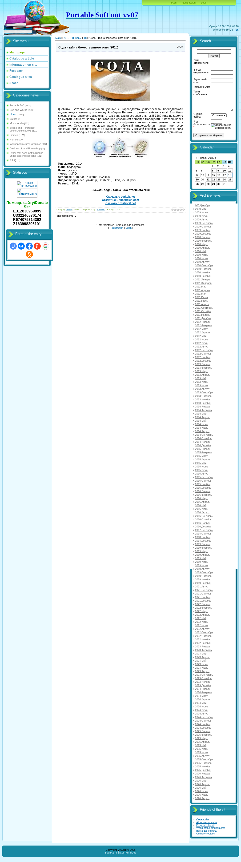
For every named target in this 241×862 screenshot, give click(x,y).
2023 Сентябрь (204, 674)
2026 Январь (202, 773)
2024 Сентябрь (204, 717)
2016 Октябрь (203, 519)
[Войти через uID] (13, 246)
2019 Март (201, 551)
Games (14, 135)
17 (224, 175)
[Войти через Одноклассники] (29, 254)
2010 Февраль (203, 240)
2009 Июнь (201, 212)
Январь (76, 37)
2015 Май (200, 463)
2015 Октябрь (203, 480)
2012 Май (200, 336)
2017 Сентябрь (204, 530)
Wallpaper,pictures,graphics (25, 144)
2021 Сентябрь (204, 590)
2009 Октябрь (203, 226)
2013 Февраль (203, 367)
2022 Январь (202, 604)
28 (208, 184)
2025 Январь (202, 731)
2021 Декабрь (203, 600)
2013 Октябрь (203, 396)
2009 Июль (201, 216)
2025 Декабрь (203, 770)
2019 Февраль (203, 547)
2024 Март (201, 695)
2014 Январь (202, 406)
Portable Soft (17, 105)
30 (218, 184)
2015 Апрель (202, 459)
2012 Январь (202, 321)
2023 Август (202, 671)
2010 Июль (201, 258)
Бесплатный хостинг (117, 852)
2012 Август (202, 346)
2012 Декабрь (203, 360)
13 (202, 175)
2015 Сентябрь (204, 477)
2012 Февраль (203, 325)
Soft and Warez (18, 109)
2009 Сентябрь (204, 223)
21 (208, 179)
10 (224, 170)
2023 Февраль (203, 650)
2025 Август (202, 755)
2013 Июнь (201, 381)
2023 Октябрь (203, 678)
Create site (202, 819)
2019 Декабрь (203, 583)
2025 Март (201, 738)
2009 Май (200, 209)
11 (229, 170)
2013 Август (202, 388)
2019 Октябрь (203, 576)
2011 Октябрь (203, 311)
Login (204, 2)
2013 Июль (201, 385)
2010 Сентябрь (204, 265)
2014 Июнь (201, 424)
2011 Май (200, 293)
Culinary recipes (205, 833)
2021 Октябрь (203, 593)
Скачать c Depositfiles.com (120, 200)
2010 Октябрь (203, 268)
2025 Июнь (201, 748)
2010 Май (200, 251)
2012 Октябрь (203, 353)
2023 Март (201, 653)
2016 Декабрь (203, 526)
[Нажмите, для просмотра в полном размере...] (120, 100)
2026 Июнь (201, 791)
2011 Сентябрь (204, 307)
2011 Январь (202, 279)
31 (224, 184)
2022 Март (201, 611)
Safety (13, 118)
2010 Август (202, 261)
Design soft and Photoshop (25, 148)
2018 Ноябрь (202, 537)
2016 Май (200, 505)
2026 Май (200, 787)
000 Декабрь (202, 205)
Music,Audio (17, 123)
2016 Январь (202, 491)
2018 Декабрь (203, 540)
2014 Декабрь (203, 445)
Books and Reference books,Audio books (22, 129)
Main (174, 2)
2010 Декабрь (203, 276)
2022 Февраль (203, 607)
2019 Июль (201, 565)
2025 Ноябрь (202, 766)
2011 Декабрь (203, 318)
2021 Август (202, 586)
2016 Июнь (201, 508)
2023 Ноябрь (202, 681)
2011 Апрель (202, 290)
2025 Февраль (203, 734)
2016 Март (201, 498)
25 (229, 179)
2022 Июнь (201, 621)
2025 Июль (201, 752)
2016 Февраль (203, 494)
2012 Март (201, 328)
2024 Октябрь (203, 720)
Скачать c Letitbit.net (120, 196)
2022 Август (202, 628)
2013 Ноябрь (202, 399)
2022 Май (200, 618)
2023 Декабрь (203, 685)
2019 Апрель (202, 554)
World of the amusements (210, 827)
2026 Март (201, 780)
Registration (189, 2)
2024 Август (202, 713)
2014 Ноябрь (202, 441)
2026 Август (202, 798)
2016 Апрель (202, 501)
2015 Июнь (201, 466)
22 (213, 179)
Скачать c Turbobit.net (120, 203)
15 (213, 175)
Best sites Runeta (206, 830)
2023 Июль (201, 667)
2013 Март (201, 371)
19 (197, 179)
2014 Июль (201, 427)
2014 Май (200, 420)
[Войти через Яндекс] (37, 246)
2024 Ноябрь (202, 724)
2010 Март (201, 244)
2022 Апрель (202, 614)
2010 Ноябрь (202, 272)
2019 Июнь (201, 561)
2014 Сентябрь (204, 434)
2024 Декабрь (203, 727)
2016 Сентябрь (204, 516)
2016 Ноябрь (202, 523)
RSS (236, 29)
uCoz (133, 852)
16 (218, 175)
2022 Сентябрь (204, 632)
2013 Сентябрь (204, 392)
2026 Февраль (203, 777)
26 (197, 184)
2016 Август (202, 512)
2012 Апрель (202, 332)
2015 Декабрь (203, 487)
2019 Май (200, 558)
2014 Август (202, 431)
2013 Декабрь (203, 403)
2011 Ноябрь (202, 314)
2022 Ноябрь (202, 639)
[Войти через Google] (45, 246)
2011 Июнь (201, 297)
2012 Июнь (201, 339)
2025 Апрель (202, 741)
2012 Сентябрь (204, 350)
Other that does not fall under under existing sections (26, 154)
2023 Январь (202, 646)
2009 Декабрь (203, 233)
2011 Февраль (203, 283)
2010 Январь (202, 237)
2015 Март (201, 456)
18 (85, 37)
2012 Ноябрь (202, 357)
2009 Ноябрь (202, 230)
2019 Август (202, 568)
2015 (66, 37)
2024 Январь (202, 688)
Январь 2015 (206, 157)
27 (202, 184)
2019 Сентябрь (204, 572)
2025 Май (200, 745)
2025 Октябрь (203, 763)
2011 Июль (201, 300)
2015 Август (202, 473)
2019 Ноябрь (202, 579)
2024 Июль (201, 710)
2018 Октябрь (203, 533)
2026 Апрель (202, 784)
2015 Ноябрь (202, 484)
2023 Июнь (201, 664)
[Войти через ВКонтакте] (21, 246)
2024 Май (200, 703)
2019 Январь (202, 544)
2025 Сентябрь (204, 759)
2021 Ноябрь (202, 597)
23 (218, 179)
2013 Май (200, 378)
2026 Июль (201, 794)
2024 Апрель (202, 699)
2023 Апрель (202, 657)
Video (13, 114)
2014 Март (201, 413)
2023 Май (200, 660)
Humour (14, 139)
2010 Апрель (202, 247)
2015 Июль (201, 470)
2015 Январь (202, 448)
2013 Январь (202, 364)
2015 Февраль (203, 452)
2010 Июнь (201, 254)
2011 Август (202, 304)
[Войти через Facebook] (29, 246)
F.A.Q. (13, 160)
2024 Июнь (201, 706)
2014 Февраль (203, 410)
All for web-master (206, 822)
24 (224, 179)
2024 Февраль (203, 692)
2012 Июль (201, 343)
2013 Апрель (202, 374)
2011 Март (201, 286)
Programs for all (205, 825)
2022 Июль (201, 625)
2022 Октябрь (203, 636)
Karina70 (101, 209)
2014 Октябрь (203, 438)
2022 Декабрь (203, 643)
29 (213, 184)
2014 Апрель (202, 417)
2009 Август (202, 219)
